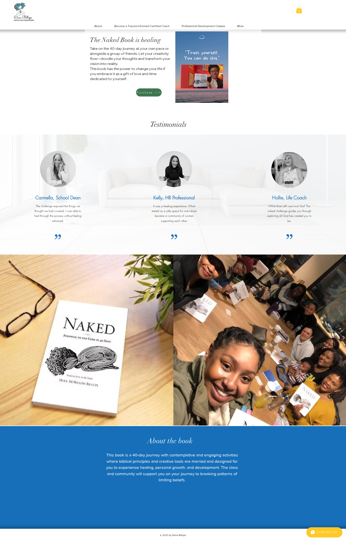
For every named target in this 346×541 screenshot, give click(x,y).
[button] (299, 9)
